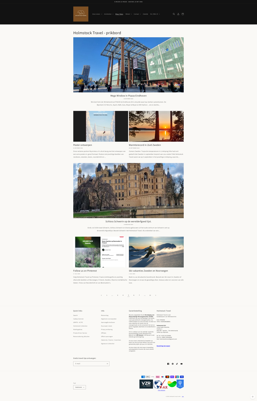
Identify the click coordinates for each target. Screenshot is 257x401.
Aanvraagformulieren (108, 322)
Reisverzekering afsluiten (81, 336)
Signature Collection (107, 343)
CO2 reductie (161, 390)
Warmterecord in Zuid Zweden (145, 144)
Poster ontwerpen (82, 144)
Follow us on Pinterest (85, 270)
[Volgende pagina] (155, 295)
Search (75, 315)
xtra (183, 396)
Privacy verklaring (107, 329)
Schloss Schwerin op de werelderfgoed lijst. (128, 221)
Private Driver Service (80, 333)
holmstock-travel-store (175, 396)
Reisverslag (104, 315)
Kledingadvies (77, 329)
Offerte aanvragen (107, 336)
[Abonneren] (107, 363)
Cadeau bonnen (78, 319)
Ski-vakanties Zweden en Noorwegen (148, 270)
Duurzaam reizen (106, 326)
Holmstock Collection (80, 326)
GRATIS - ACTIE (78, 322)
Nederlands (78, 387)
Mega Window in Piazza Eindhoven (128, 95)
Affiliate (103, 333)
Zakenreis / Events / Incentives (111, 340)
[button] (97, 14)
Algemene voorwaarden (109, 319)
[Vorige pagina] (101, 295)
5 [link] (128, 295)
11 (150, 295)
